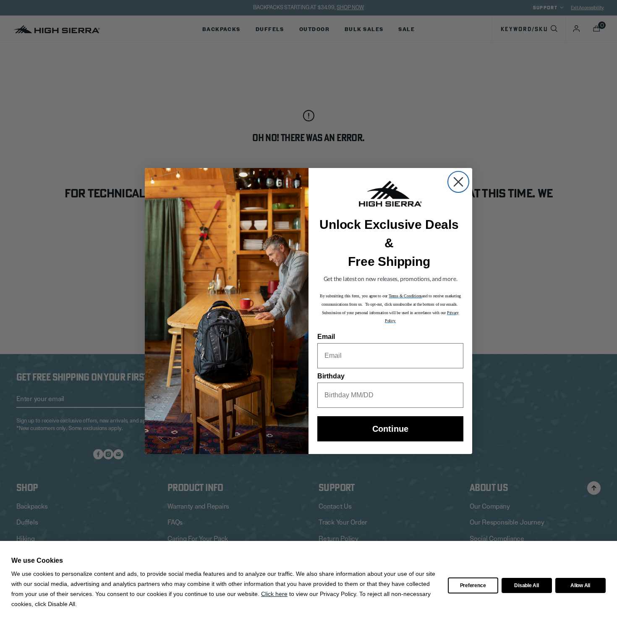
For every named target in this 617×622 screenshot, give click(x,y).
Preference (473, 585)
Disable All (526, 585)
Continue (390, 428)
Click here (274, 594)
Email (326, 336)
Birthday (331, 376)
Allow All (580, 585)
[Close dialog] (458, 181)
